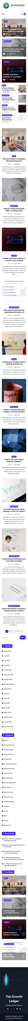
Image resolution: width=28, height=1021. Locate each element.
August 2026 (7, 651)
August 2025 (7, 689)
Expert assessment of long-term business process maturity (14, 610)
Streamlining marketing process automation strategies (14, 560)
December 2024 (8, 726)
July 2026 (6, 656)
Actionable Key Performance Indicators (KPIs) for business (14, 510)
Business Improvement (14, 606)
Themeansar (18, 1018)
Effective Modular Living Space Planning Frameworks (9, 90)
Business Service (8, 797)
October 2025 (8, 679)
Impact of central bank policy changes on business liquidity (14, 411)
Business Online (14, 506)
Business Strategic (9, 801)
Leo (7, 34)
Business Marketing (9, 62)
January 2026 (8, 670)
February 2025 (8, 717)
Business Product (8, 792)
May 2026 (7, 665)
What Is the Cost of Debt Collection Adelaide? (14, 460)
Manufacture (7, 825)
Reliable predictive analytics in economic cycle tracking (9, 110)
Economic (5, 105)
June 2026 (7, 660)
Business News (14, 407)
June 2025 (7, 698)
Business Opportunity (10, 782)
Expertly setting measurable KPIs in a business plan (13, 50)
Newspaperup (9, 1018)
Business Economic (9, 745)
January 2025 (8, 722)
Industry (6, 820)
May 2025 (7, 703)
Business (14, 359)
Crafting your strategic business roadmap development (14, 363)
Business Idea (7, 759)
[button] (24, 71)
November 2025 (8, 674)
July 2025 (6, 693)
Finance (14, 456)
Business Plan (8, 41)
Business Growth (8, 754)
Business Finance (8, 749)
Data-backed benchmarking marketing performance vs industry (13, 76)
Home (6, 21)
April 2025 (7, 708)
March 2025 (7, 712)
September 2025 (9, 684)
